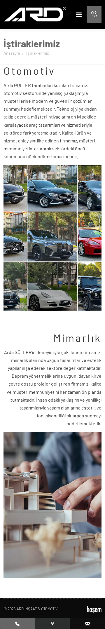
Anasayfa (12, 52)
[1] (79, 14)
